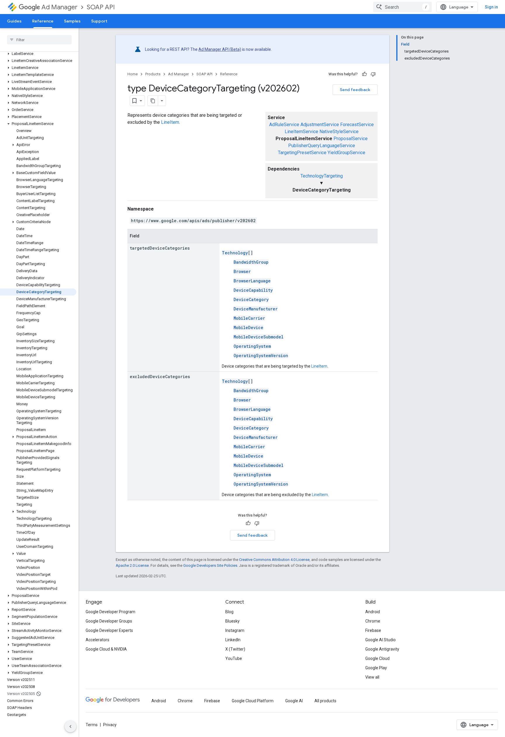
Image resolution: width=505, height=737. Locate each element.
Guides (14, 21)
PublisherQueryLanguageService (321, 145)
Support (99, 21)
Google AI (294, 700)
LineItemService (301, 131)
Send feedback (355, 89)
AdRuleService (284, 124)
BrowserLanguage (252, 281)
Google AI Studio (380, 639)
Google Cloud (377, 658)
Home (132, 74)
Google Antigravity (382, 649)
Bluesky (232, 621)
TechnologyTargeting (321, 176)
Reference (42, 21)
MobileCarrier (249, 318)
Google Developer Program (110, 611)
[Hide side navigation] (70, 726)
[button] (38, 53)
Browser (242, 271)
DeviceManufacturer (256, 309)
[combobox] (402, 7)
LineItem (170, 122)
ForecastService (357, 124)
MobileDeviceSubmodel (258, 337)
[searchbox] (39, 39)
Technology (235, 252)
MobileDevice (248, 327)
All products (325, 700)
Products (152, 74)
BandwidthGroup (251, 262)
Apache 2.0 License (132, 565)
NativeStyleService (339, 131)
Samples (72, 21)
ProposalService (350, 138)
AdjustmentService (319, 124)
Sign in (491, 7)
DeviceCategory (251, 299)
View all (372, 677)
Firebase (373, 630)
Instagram (234, 630)
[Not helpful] (373, 74)
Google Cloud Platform (253, 700)
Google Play (376, 667)
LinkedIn (233, 639)
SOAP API (101, 7)
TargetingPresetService (302, 152)
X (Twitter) (235, 649)
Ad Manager (59, 7)
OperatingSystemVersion (261, 355)
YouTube (233, 658)
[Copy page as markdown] (153, 101)
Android (372, 611)
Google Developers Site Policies (210, 565)
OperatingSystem (252, 346)
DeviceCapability (253, 290)
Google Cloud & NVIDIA (106, 649)
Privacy (110, 724)
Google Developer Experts (109, 630)
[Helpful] (364, 74)
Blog (229, 611)
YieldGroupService (346, 152)
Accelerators (97, 639)
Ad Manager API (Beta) (219, 49)
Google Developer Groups (109, 621)
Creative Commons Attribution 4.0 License (274, 559)
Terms (92, 724)
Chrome (372, 621)
